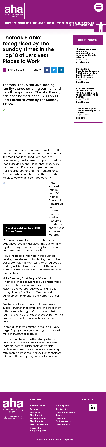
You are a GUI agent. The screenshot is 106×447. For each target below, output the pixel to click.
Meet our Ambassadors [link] (63, 419)
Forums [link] (34, 409)
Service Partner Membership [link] (38, 419)
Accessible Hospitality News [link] (28, 22)
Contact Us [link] (62, 409)
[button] (98, 7)
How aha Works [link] (38, 405)
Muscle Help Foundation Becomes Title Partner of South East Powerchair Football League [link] (87, 73)
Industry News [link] (63, 405)
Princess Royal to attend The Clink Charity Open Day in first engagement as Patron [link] (87, 92)
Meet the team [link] (63, 424)
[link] (100, 26)
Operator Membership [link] (36, 414)
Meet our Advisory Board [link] (65, 414)
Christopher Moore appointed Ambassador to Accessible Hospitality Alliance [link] (88, 53)
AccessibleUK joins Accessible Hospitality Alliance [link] (88, 110)
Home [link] (8, 22)
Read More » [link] (82, 62)
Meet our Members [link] (40, 424)
